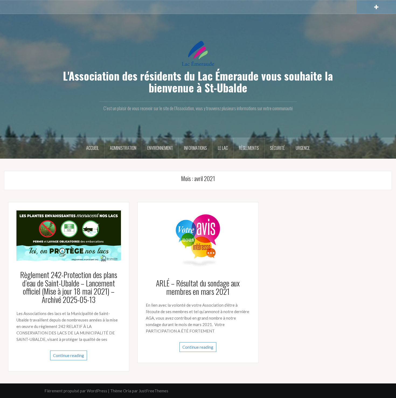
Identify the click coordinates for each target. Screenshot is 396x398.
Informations (195, 148)
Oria (127, 390)
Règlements (249, 148)
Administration (123, 148)
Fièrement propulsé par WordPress (75, 390)
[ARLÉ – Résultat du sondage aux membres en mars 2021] (198, 240)
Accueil (92, 148)
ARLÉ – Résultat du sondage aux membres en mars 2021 (198, 287)
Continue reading (68, 355)
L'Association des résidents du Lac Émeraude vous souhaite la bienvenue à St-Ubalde (198, 82)
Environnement (160, 148)
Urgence (303, 148)
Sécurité (277, 148)
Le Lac (223, 148)
